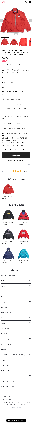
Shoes (3, 318)
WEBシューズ (5, 376)
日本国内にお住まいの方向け (16, 160)
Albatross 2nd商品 (6, 344)
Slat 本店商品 (5, 328)
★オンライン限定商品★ (8, 275)
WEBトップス (5, 365)
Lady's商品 (4, 307)
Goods (3, 323)
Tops (2, 291)
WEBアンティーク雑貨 (7, 386)
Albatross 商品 (5, 339)
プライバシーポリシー (8, 396)
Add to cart (16, 155)
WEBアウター (5, 360)
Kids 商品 (4, 302)
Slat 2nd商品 (5, 334)
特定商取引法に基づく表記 (9, 399)
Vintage (3, 281)
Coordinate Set (6, 312)
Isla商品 (3, 349)
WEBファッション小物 (7, 381)
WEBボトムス (5, 371)
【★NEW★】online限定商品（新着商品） (13, 355)
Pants (3, 297)
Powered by (14, 407)
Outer (3, 286)
